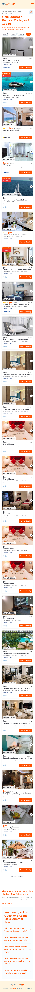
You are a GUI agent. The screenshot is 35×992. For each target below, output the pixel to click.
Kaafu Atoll (5, 64)
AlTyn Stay (7, 165)
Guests (20, 34)
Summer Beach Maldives (12, 130)
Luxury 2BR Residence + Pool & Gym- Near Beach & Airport (16, 689)
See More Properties (17, 876)
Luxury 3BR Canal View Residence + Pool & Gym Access (16, 654)
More (28, 34)
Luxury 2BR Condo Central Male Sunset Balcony (17, 270)
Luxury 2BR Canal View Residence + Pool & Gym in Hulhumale (16, 724)
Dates (4, 34)
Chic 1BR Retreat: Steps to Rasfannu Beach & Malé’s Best (16, 794)
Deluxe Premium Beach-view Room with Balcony (16, 410)
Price (12, 34)
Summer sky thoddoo (11, 828)
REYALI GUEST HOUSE (11, 60)
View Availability (25, 67)
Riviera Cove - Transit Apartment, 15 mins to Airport (16, 305)
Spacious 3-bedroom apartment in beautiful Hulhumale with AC (15, 340)
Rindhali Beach (8, 444)
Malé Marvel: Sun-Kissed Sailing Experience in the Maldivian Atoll (15, 96)
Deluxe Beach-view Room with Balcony (17, 374)
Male (11, 64)
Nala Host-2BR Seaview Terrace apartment (15, 235)
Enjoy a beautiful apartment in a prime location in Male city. (17, 759)
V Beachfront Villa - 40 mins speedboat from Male (17, 863)
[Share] (31, 12)
